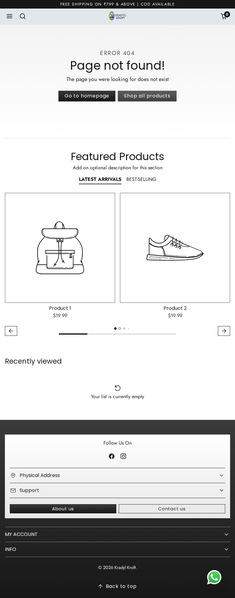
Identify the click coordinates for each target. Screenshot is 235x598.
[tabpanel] (117, 265)
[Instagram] (123, 456)
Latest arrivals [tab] (100, 179)
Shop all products (147, 95)
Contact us (172, 509)
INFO (10, 549)
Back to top (121, 586)
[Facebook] (112, 456)
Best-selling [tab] (141, 179)
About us (63, 509)
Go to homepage (87, 95)
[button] (9, 16)
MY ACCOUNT (21, 534)
